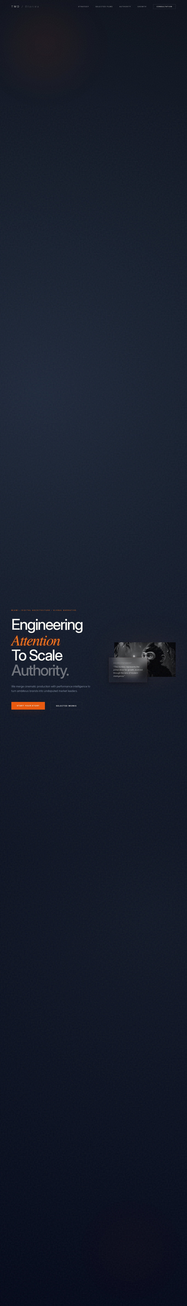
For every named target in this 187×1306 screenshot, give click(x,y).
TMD (25, 6)
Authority (125, 7)
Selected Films (104, 7)
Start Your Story (28, 706)
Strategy (83, 7)
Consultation (164, 7)
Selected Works (66, 706)
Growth (142, 7)
